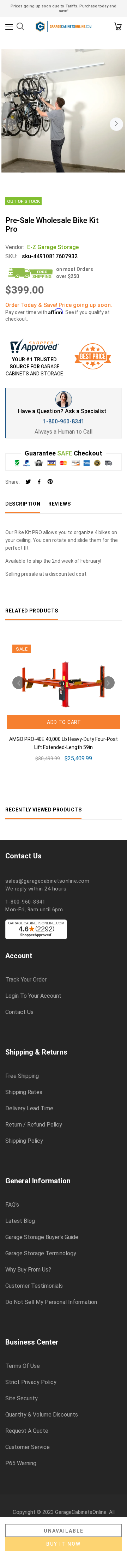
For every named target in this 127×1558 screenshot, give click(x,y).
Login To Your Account (33, 996)
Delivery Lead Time (29, 1108)
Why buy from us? (28, 1270)
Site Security (21, 1398)
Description (22, 504)
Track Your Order (26, 980)
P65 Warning (20, 1463)
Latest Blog (20, 1221)
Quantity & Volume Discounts (41, 1415)
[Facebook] (39, 482)
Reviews (59, 504)
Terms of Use (22, 1366)
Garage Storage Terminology (40, 1253)
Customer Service (27, 1447)
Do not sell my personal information (51, 1302)
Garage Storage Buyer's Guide (41, 1237)
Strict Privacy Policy (30, 1382)
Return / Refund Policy (33, 1125)
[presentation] (10, 124)
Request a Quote (26, 1431)
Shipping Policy (24, 1141)
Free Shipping (22, 1076)
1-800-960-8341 (63, 421)
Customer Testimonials (34, 1286)
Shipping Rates (23, 1092)
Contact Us (19, 1012)
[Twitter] (28, 482)
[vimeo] (50, 482)
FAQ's (12, 1205)
